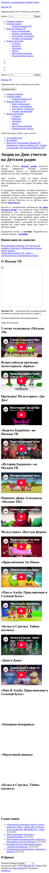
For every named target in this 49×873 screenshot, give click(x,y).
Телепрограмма (14, 24)
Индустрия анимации (22, 53)
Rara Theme (18, 868)
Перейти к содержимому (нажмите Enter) (20, 2)
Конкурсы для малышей (18, 143)
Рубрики (5, 863)
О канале (16, 43)
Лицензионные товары (22, 56)
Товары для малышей (22, 33)
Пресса (15, 51)
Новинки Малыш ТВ (22, 26)
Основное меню (8, 89)
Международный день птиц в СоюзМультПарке (20, 835)
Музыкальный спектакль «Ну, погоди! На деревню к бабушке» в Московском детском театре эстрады (21, 248)
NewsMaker (12, 140)
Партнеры (16, 48)
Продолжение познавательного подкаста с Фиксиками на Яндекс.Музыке (26, 840)
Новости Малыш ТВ (16, 29)
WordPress (5, 870)
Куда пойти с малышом (23, 36)
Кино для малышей (21, 31)
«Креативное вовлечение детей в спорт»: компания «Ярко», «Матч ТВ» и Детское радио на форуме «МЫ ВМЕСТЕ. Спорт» (26, 827)
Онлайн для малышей (22, 38)
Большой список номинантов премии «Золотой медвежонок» (24, 845)
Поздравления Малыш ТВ (32, 148)
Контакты (16, 46)
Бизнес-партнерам (15, 41)
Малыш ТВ (6, 7)
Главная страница (15, 21)
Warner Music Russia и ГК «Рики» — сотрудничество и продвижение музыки (19, 254)
